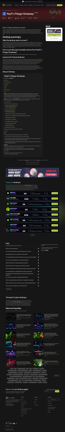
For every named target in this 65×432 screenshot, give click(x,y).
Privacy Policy (36, 405)
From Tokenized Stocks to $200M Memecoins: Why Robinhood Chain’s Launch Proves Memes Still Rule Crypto (51, 334)
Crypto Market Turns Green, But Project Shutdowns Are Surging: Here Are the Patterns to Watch (23, 334)
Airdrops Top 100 (23, 413)
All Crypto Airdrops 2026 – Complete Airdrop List (52, 408)
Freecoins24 (20, 68)
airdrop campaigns (17, 301)
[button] (48, 5)
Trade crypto (50, 403)
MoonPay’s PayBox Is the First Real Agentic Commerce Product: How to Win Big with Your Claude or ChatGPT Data (51, 324)
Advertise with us (53, 399)
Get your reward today (54, 38)
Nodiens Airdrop (13, 225)
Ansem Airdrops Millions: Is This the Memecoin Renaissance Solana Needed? (24, 352)
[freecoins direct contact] (48, 250)
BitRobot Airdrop (13, 231)
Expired (22, 415)
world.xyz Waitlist (13, 193)
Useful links (50, 397)
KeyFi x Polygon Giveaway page (12, 103)
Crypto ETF (29, 317)
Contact (42, 5)
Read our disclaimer (10, 404)
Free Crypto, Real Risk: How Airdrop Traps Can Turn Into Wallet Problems (51, 344)
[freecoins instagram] (45, 250)
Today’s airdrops (23, 401)
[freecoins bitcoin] (44, 250)
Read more (56, 375)
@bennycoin (10, 119)
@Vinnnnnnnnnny (11, 121)
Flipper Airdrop (12, 209)
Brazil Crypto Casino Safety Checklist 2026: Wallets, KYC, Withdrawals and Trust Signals (51, 362)
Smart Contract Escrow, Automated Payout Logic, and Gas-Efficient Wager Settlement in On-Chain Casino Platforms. (24, 362)
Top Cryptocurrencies (47, 328)
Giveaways (23, 405)
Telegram (5, 85)
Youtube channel (13, 117)
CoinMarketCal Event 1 (12, 106)
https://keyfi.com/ (7, 89)
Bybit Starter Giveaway (14, 199)
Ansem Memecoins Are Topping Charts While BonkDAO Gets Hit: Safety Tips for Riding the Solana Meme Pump (24, 344)
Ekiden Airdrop (12, 204)
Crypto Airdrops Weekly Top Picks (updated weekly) (26, 409)
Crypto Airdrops (7, 10)
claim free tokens (28, 185)
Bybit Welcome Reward (14, 215)
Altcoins (51, 318)
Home (3, 10)
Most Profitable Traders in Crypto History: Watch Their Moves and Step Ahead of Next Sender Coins (24, 325)
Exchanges (21, 5)
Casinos (25, 5)
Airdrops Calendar (24, 403)
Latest (22, 399)
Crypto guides (30, 5)
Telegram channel (15, 148)
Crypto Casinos (46, 319)
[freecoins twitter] (8, 423)
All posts (49, 410)
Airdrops (16, 5)
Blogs (26, 317)
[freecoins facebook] (14, 423)
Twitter (5, 87)
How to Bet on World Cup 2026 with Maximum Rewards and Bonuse (50, 353)
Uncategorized (23, 364)
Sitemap (49, 412)
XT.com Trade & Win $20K (14, 220)
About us (38, 5)
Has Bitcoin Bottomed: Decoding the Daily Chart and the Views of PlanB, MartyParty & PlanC (24, 315)
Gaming (45, 355)
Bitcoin (23, 317)
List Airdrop (60, 5)
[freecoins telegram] (41, 250)
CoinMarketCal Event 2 (12, 108)
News (35, 5)
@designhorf (10, 123)
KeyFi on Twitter (12, 111)
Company (36, 397)
